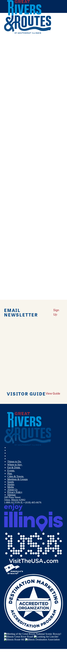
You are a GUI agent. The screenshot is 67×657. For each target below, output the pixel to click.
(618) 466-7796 (27, 108)
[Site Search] (56, 40)
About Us (12, 489)
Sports (10, 481)
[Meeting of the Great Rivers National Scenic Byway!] (32, 633)
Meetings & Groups (17, 479)
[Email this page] (8, 52)
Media (10, 487)
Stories (10, 484)
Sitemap (11, 494)
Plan (10, 473)
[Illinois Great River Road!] (18, 636)
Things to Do (14, 461)
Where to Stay (15, 464)
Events (11, 470)
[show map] (5, 82)
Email (19, 162)
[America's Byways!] (13, 568)
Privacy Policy (14, 492)
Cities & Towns (15, 476)
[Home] (27, 33)
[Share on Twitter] (8, 48)
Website (9, 162)
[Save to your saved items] (8, 82)
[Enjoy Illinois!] (33, 517)
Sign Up (56, 312)
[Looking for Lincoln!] (46, 636)
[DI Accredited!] (33, 603)
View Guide (53, 393)
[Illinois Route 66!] (14, 639)
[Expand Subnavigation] (23, 461)
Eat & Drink (14, 467)
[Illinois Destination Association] (42, 639)
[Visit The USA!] (33, 547)
